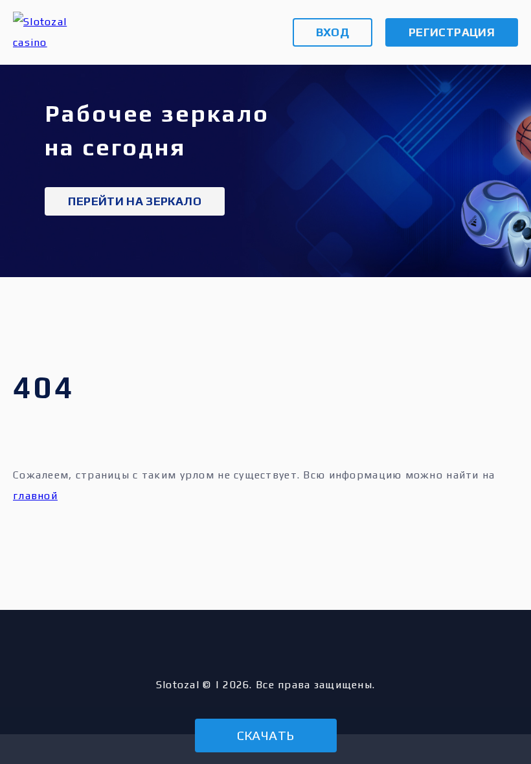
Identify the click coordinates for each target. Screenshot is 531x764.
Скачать (266, 735)
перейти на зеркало (134, 201)
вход (332, 32)
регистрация (452, 32)
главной (35, 495)
